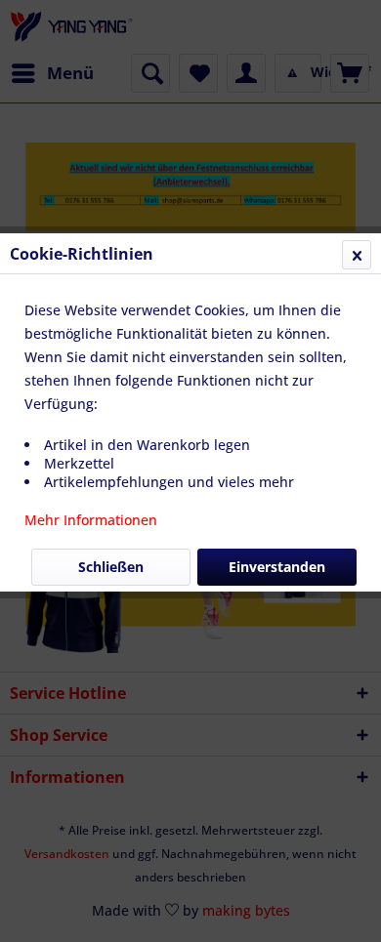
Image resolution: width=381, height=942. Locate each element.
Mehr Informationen (90, 520)
